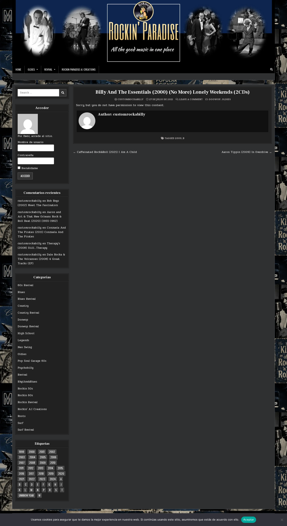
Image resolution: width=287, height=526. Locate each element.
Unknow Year (26, 495)
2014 (50, 468)
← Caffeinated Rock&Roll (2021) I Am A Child (105, 152)
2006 (53, 457)
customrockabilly (29, 201)
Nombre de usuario (30, 142)
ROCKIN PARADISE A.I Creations (79, 69)
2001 (42, 452)
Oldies (22, 354)
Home (18, 69)
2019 (51, 473)
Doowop (23, 320)
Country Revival (28, 313)
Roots (22, 416)
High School (26, 333)
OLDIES (31, 69)
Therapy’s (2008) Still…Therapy (39, 245)
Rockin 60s (25, 395)
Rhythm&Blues (27, 382)
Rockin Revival (28, 402)
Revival (22, 375)
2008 (32, 462)
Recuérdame (29, 168)
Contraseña (25, 155)
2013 (40, 468)
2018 (41, 473)
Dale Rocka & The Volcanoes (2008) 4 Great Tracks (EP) (41, 259)
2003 (22, 457)
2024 (53, 479)
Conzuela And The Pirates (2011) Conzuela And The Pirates (42, 232)
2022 (32, 479)
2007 (22, 462)
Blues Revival (27, 299)
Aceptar (248, 519)
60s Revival (25, 285)
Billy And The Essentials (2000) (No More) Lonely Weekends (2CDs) (172, 92)
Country (23, 306)
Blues (21, 292)
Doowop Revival (28, 326)
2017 (31, 473)
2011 (21, 468)
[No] (282, 520)
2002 (52, 452)
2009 (43, 462)
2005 (43, 457)
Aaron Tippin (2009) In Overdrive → (246, 152)
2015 (60, 468)
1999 (21, 452)
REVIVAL (48, 69)
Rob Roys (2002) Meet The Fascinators (38, 203)
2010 (52, 462)
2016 (21, 473)
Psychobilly (25, 368)
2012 (30, 468)
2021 (21, 479)
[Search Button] (271, 69)
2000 (32, 452)
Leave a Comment (191, 99)
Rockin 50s (25, 389)
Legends (23, 340)
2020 (61, 473)
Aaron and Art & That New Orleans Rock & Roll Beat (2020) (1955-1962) (39, 216)
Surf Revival (26, 430)
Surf (20, 423)
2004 (32, 457)
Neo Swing (25, 347)
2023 (42, 479)
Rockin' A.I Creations (32, 409)
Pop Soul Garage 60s (32, 361)
